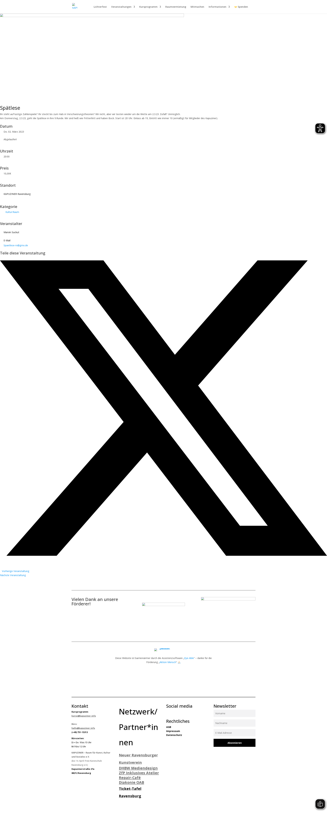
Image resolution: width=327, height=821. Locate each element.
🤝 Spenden (241, 7)
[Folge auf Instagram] (174, 712)
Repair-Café (130, 777)
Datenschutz (174, 735)
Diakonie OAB (131, 782)
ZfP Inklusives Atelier (139, 772)
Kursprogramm (148, 7)
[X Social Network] (163, 555)
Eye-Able (189, 658)
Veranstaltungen (121, 7)
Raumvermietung (175, 7)
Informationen (217, 7)
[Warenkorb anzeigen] (253, 7)
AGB (168, 727)
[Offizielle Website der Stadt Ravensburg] (163, 605)
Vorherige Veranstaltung (15, 571)
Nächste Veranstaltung (13, 575)
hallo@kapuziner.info (83, 728)
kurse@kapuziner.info (84, 715)
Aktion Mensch (168, 662)
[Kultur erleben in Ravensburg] (228, 599)
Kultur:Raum (12, 212)
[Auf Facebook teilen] (1, 258)
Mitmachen (197, 7)
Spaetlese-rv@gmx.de (16, 245)
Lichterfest (100, 7)
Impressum (173, 731)
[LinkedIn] (1, 559)
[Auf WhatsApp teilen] (1, 563)
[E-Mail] (1, 567)
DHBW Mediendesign (138, 768)
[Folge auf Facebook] (167, 712)
